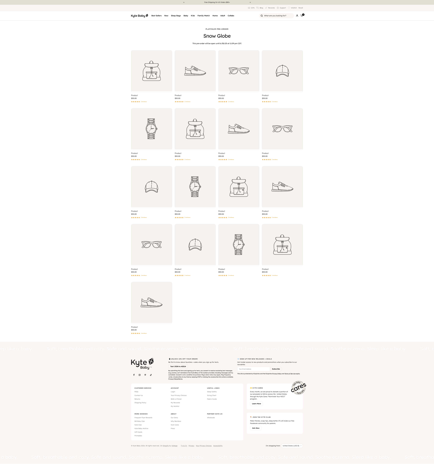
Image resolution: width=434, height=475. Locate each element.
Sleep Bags (176, 15)
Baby (186, 15)
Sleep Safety (212, 392)
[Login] (297, 15)
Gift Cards (138, 432)
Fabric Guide (212, 399)
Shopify (166, 446)
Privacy (191, 446)
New (166, 15)
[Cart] (301, 15)
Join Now (255, 428)
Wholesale (211, 418)
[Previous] (184, 2)
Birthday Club (139, 421)
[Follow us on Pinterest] (145, 375)
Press (173, 428)
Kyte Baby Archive (141, 428)
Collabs (231, 15)
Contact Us (138, 395)
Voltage (174, 446)
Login (173, 392)
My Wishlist (175, 406)
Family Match (204, 15)
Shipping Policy (140, 403)
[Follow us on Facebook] (134, 375)
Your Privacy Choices (179, 395)
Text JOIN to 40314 (178, 366)
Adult (222, 15)
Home (215, 15)
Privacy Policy (173, 379)
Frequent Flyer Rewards (143, 418)
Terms (180, 379)
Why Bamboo (176, 421)
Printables (138, 436)
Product (134, 95)
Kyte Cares (175, 425)
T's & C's (184, 446)
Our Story (174, 418)
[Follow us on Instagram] (139, 375)
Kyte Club (138, 425)
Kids (193, 15)
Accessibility (218, 446)
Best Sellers (156, 15)
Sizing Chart (211, 395)
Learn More (256, 404)
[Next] (250, 2)
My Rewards (175, 403)
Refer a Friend (176, 399)
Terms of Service (290, 373)
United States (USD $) (291, 446)
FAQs (136, 392)
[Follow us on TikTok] (151, 375)
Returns (137, 399)
